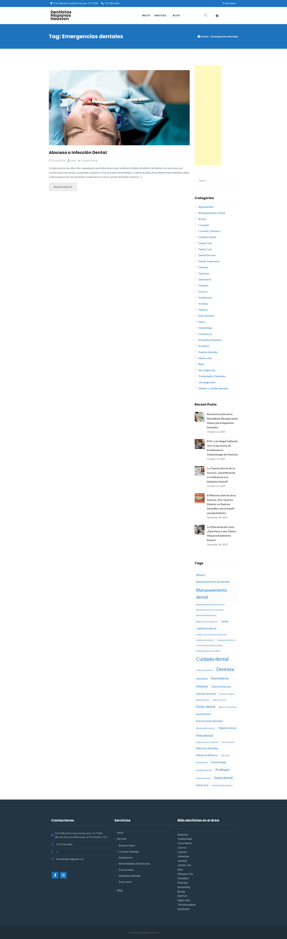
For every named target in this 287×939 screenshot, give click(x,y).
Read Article (61, 186)
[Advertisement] (208, 115)
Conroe (182, 847)
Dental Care (205, 243)
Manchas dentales (207, 748)
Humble (182, 860)
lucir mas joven (228, 742)
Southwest (184, 908)
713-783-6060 (111, 3)
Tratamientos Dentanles (212, 376)
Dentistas (203, 273)
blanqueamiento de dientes (213, 581)
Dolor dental (205, 706)
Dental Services (207, 255)
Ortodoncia (205, 333)
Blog (176, 15)
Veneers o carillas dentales (213, 388)
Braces (202, 218)
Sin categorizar (206, 370)
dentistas (202, 678)
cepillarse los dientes (205, 640)
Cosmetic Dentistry (209, 231)
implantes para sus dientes (207, 742)
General (202, 309)
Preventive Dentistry (210, 339)
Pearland (183, 882)
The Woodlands (187, 904)
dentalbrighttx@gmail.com (70, 859)
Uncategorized (206, 382)
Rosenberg (184, 886)
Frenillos (203, 303)
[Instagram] (63, 875)
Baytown (183, 834)
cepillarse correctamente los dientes (211, 634)
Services (160, 15)
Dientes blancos (221, 686)
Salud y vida (205, 358)
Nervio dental (201, 762)
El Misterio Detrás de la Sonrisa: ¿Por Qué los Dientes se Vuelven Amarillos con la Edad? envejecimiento (221, 504)
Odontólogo (205, 327)
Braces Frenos (127, 845)
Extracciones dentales (209, 720)
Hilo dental (204, 735)
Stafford (182, 895)
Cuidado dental (212, 659)
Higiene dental (227, 727)
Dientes (202, 686)
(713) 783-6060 (64, 844)
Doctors (203, 291)
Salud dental (223, 778)
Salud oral (202, 785)
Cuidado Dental (89, 160)
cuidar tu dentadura (204, 670)
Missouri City (185, 873)
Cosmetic (203, 225)
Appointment (205, 206)
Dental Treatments (209, 261)
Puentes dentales (208, 352)
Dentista (203, 267)
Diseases (203, 285)
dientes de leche (206, 693)
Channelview (185, 838)
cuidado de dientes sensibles (208, 651)
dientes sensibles (226, 694)
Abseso (200, 574)
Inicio (146, 15)
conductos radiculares (226, 640)
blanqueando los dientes (206, 615)
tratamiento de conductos (222, 785)
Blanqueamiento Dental (211, 212)
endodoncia (203, 713)
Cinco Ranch (185, 843)
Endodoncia (205, 297)
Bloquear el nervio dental (206, 622)
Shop (201, 364)
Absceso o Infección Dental (78, 152)
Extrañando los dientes (205, 728)
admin (73, 160)
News (201, 321)
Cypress (182, 851)
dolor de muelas (219, 700)
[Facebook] (217, 15)
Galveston (183, 856)
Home (204, 36)
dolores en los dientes (228, 707)
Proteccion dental (203, 778)
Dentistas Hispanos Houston (60, 15)
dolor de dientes (202, 700)
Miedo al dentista (206, 755)
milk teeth (225, 755)
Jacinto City (184, 865)
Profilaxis (203, 345)
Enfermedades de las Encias (134, 863)
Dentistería (204, 279)
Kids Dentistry (206, 315)
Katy (180, 869)
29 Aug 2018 (58, 160)
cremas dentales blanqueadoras (209, 645)
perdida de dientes (204, 770)
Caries (224, 621)
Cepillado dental (206, 628)
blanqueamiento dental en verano (210, 604)
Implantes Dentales (130, 875)
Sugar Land (184, 900)
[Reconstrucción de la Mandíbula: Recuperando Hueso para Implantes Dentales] (200, 416)
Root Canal (125, 881)
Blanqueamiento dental (211, 593)
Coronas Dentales (129, 851)
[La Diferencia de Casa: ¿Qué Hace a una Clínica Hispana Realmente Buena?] (200, 529)
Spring (181, 891)
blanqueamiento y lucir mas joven (210, 610)
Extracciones (126, 869)
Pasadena (183, 878)
